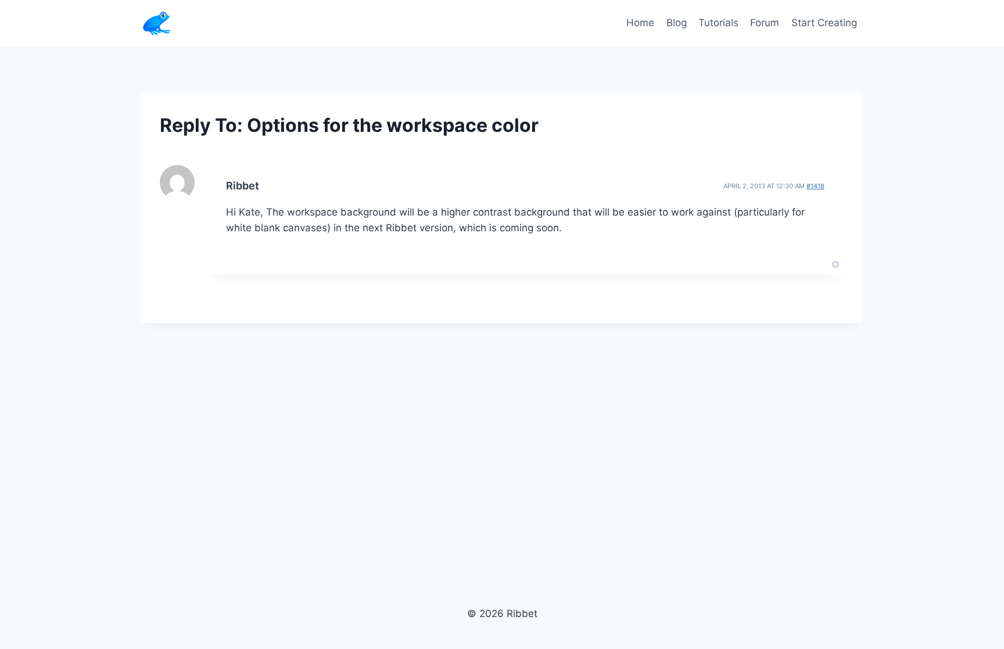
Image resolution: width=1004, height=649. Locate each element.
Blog (676, 22)
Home (640, 22)
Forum (764, 22)
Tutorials (718, 22)
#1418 (815, 186)
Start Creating (824, 22)
